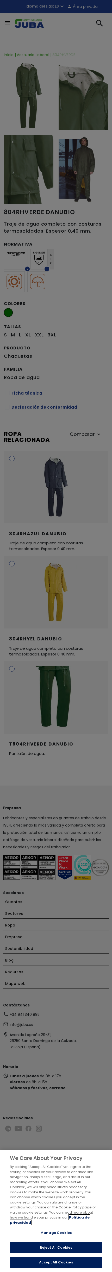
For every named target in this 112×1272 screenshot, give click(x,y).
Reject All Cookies (56, 1247)
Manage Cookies (56, 1232)
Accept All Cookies (56, 1262)
